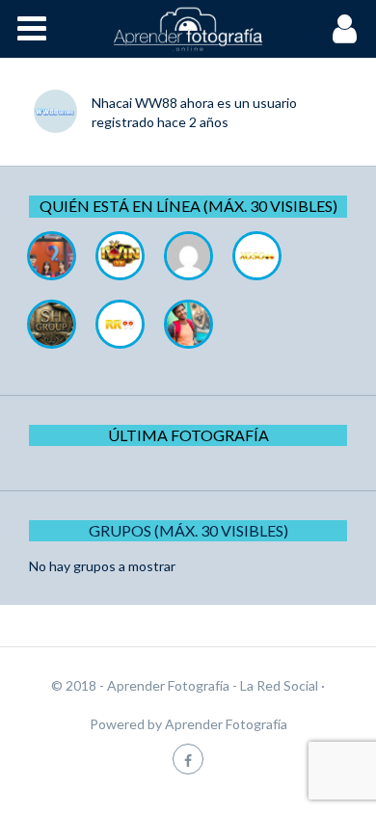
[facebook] (188, 758)
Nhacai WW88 (134, 102)
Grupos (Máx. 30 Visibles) (188, 530)
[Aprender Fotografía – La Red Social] (188, 29)
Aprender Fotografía (226, 724)
